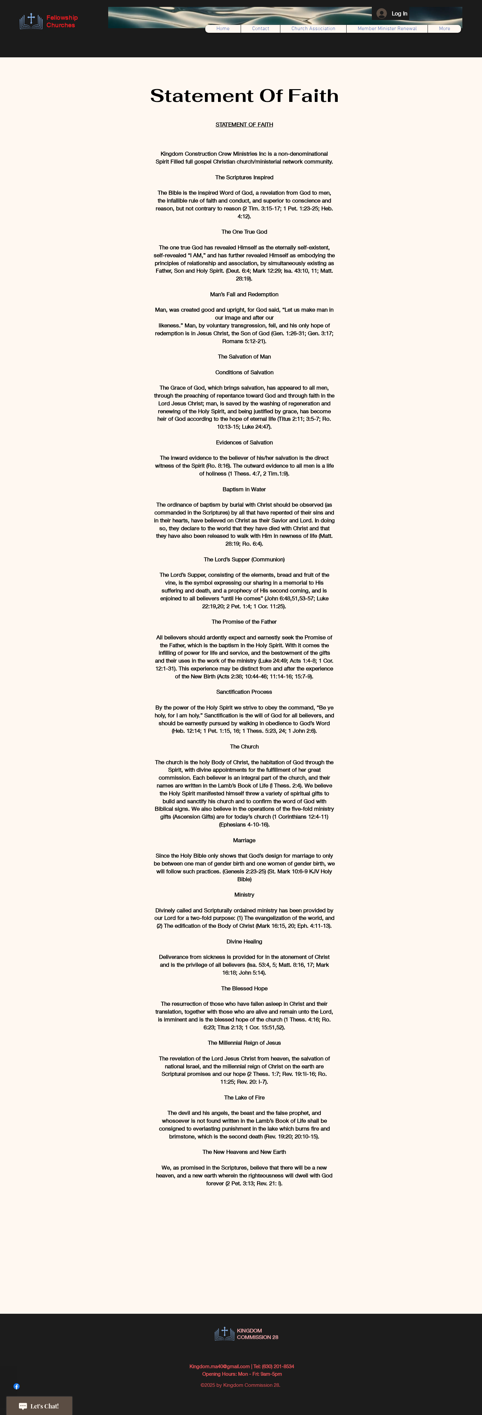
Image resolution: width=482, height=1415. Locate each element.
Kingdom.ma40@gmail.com (220, 1366)
